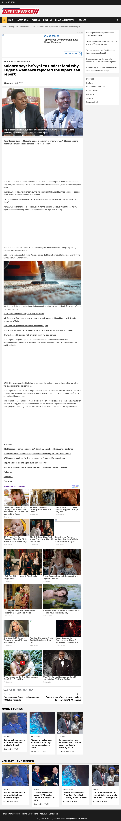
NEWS (25, 690)
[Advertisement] (42, 163)
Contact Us (53, 814)
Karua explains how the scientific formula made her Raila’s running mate (70, 743)
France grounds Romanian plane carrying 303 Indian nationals (21, 697)
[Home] (4, 20)
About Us (43, 814)
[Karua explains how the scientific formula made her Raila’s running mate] (70, 722)
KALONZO (11, 690)
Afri (22, 83)
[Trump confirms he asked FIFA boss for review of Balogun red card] (45, 775)
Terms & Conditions (30, 814)
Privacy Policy (14, 814)
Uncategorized (25, 61)
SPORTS (82, 20)
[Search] (117, 20)
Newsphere (70, 818)
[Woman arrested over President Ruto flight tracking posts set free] (42, 722)
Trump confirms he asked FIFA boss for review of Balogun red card (44, 796)
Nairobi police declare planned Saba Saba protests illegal (14, 742)
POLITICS (36, 20)
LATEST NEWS (22, 20)
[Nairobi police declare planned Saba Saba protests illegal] (14, 722)
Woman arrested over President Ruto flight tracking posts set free (41, 743)
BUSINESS (47, 20)
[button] (42, 283)
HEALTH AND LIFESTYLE (65, 20)
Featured (89, 83)
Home (10, 20)
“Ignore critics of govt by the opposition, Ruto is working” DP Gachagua (63, 697)
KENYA (19, 690)
